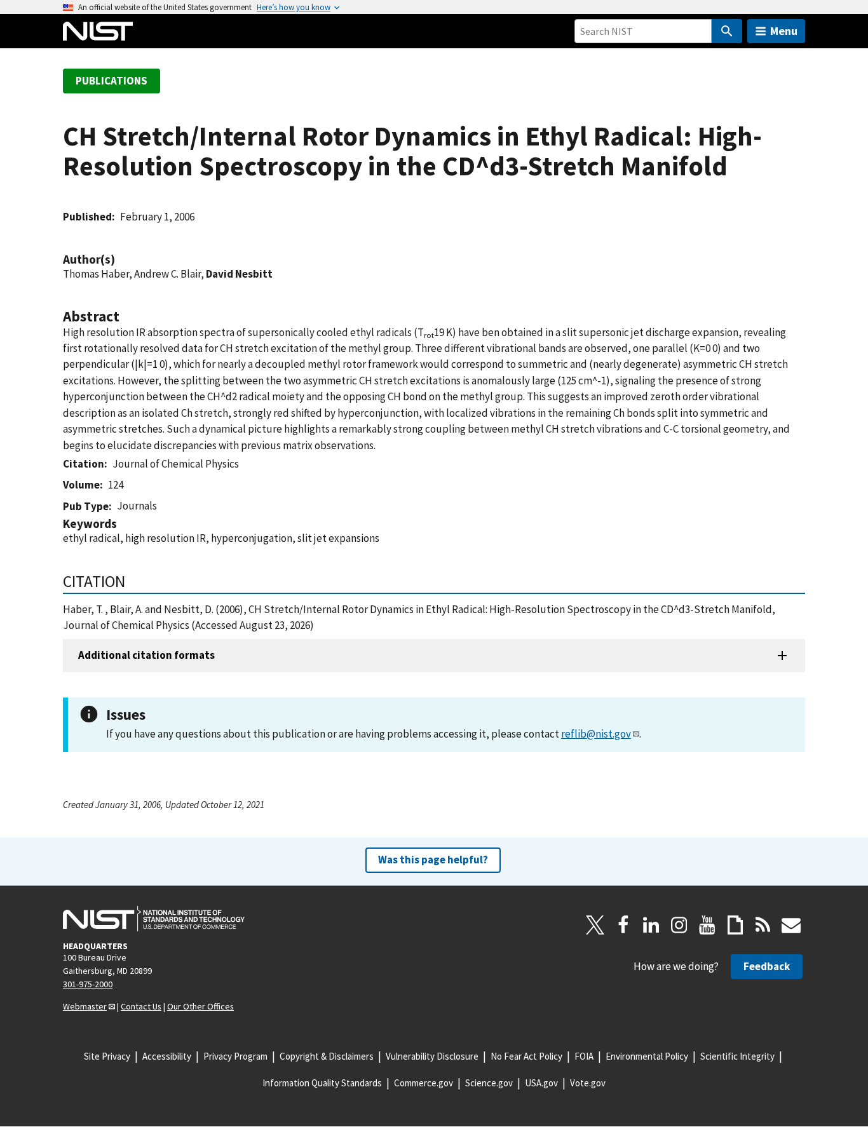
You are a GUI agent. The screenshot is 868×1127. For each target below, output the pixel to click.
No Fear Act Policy (526, 1056)
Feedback (766, 966)
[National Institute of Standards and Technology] (154, 918)
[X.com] (595, 925)
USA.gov (541, 1083)
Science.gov (489, 1083)
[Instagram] (679, 925)
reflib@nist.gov (596, 734)
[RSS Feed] (763, 925)
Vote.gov (588, 1083)
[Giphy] (735, 925)
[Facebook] (623, 925)
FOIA (583, 1056)
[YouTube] (707, 925)
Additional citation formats (146, 655)
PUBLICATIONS (111, 81)
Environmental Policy (647, 1056)
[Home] (98, 31)
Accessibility (166, 1056)
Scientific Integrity (737, 1056)
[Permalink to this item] (121, 259)
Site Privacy (107, 1056)
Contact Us (141, 1006)
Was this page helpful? (433, 860)
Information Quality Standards (322, 1083)
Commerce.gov (423, 1083)
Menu (783, 31)
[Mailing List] (791, 925)
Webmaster (85, 1006)
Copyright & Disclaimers (327, 1056)
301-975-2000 (87, 984)
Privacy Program (235, 1056)
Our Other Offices (200, 1006)
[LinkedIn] (651, 925)
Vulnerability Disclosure (432, 1056)
